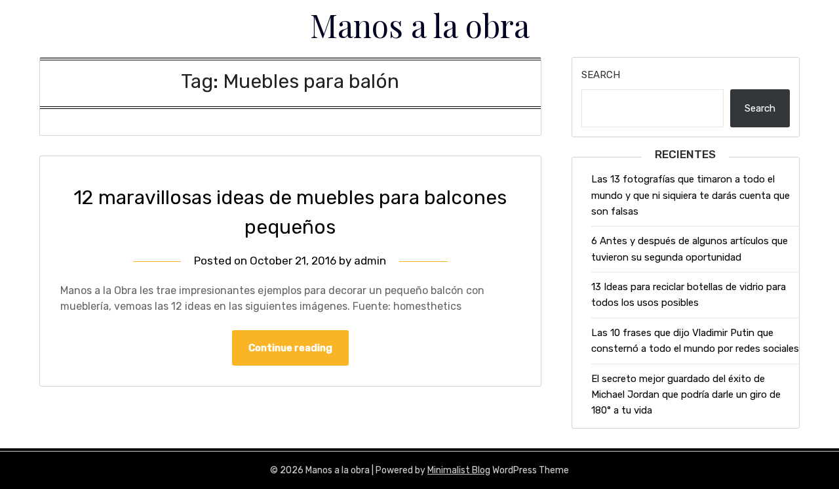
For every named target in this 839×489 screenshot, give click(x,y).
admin (370, 260)
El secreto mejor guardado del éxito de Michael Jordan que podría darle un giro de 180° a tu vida (686, 395)
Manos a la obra (420, 25)
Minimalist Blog (458, 470)
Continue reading (290, 348)
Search (600, 75)
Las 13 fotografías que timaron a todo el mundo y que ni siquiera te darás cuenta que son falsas (690, 195)
